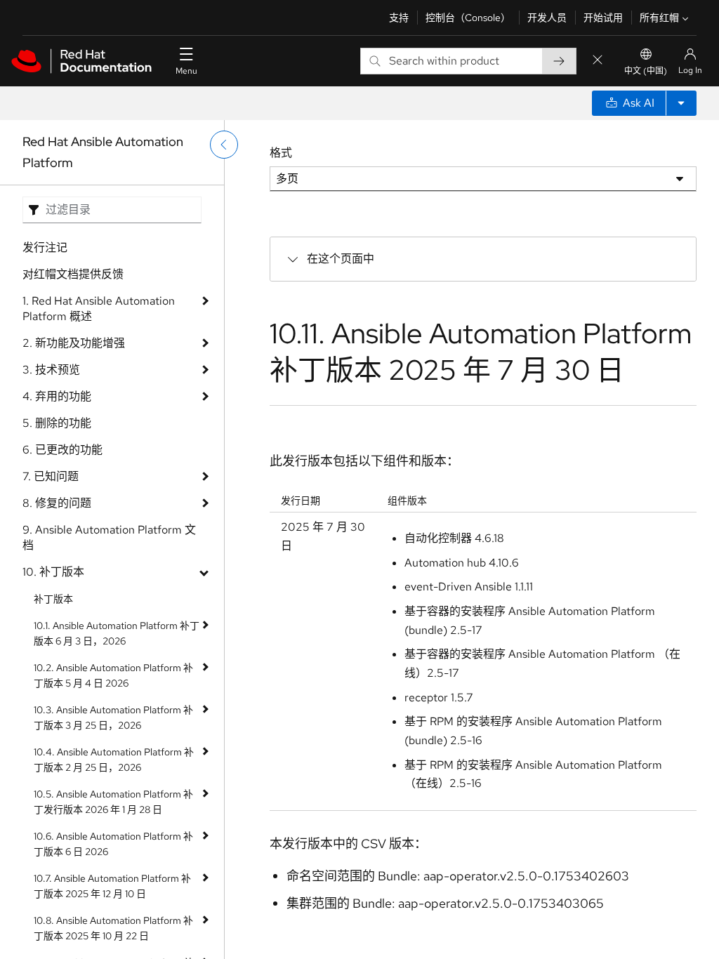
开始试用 (603, 17)
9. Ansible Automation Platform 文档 (109, 537)
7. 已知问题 (50, 476)
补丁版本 (53, 599)
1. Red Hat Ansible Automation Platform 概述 (98, 308)
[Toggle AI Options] (681, 103)
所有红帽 (659, 17)
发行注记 (44, 247)
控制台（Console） (468, 17)
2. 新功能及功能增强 (73, 343)
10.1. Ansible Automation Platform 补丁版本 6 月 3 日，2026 (116, 633)
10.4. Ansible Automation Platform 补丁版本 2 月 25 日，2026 (114, 760)
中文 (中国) (645, 71)
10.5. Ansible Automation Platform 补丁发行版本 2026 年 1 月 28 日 (113, 802)
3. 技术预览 (51, 369)
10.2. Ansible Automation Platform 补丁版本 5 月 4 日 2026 (113, 675)
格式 (281, 152)
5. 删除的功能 (56, 423)
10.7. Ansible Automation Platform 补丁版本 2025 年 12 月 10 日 (112, 886)
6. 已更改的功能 (62, 449)
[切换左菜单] (224, 145)
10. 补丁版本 (53, 571)
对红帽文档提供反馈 (73, 274)
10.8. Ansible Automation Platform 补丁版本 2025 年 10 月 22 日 (113, 928)
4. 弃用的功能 (56, 396)
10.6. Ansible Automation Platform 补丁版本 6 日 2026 (113, 844)
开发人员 (547, 17)
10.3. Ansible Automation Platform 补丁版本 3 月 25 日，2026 (113, 717)
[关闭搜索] (597, 60)
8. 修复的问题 (56, 503)
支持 (399, 17)
